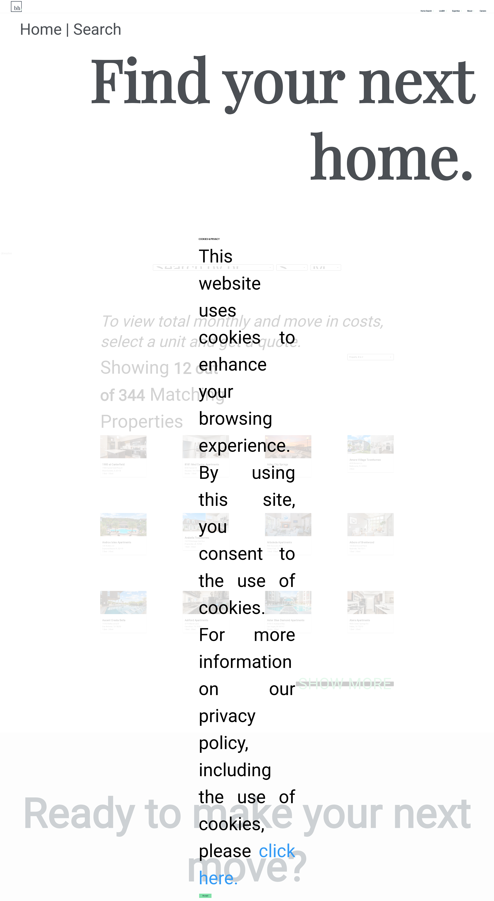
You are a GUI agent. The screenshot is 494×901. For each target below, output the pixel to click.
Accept (205, 896)
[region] (247, 225)
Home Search (426, 11)
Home (41, 29)
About (469, 11)
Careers (483, 11)
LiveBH (442, 11)
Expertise (456, 11)
